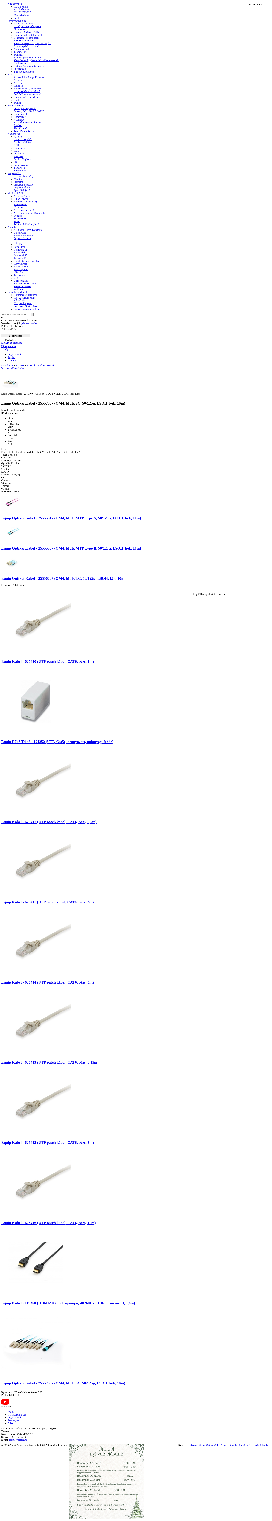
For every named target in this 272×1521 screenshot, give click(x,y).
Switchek (18, 54)
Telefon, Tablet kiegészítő (26, 224)
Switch (17, 102)
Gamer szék (20, 117)
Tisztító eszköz (21, 128)
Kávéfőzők (19, 300)
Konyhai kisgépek (23, 303)
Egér (16, 241)
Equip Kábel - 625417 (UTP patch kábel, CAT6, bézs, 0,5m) (49, 822)
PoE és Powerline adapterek (28, 94)
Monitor (18, 179)
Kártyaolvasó (20, 263)
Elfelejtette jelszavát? (11, 342)
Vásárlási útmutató (17, 1414)
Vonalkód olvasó (22, 286)
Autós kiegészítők (23, 196)
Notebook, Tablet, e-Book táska (29, 213)
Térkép (4, 349)
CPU (16, 145)
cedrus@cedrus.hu (18, 1439)
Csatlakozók (20, 63)
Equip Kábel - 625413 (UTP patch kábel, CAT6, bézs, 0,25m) (50, 1062)
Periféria (12, 227)
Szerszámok (20, 68)
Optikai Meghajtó (22, 159)
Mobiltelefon (20, 204)
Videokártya (20, 170)
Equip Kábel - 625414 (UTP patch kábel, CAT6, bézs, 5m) (47, 982)
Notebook (19, 207)
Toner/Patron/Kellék (24, 131)
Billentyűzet (20, 232)
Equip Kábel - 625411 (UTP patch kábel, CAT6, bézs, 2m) (47, 902)
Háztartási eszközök (17, 292)
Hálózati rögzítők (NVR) (26, 32)
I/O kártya (19, 153)
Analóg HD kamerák (24, 23)
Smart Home (20, 218)
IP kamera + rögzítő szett (26, 37)
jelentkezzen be (29, 323)
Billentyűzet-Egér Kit (24, 235)
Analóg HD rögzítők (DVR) (28, 26)
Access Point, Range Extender (29, 77)
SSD (16, 162)
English (11, 357)
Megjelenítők (14, 173)
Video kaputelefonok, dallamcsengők (32, 43)
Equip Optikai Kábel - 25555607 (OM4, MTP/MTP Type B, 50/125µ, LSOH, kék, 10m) (71, 548)
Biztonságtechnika (17, 20)
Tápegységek (20, 52)
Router (17, 100)
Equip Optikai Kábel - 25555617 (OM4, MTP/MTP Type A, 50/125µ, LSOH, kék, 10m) (71, 518)
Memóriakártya (21, 15)
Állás (10, 1423)
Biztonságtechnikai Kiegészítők (29, 66)
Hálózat (11, 74)
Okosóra (18, 215)
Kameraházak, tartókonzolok (28, 35)
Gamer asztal (20, 114)
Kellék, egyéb (21, 266)
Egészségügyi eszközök (25, 295)
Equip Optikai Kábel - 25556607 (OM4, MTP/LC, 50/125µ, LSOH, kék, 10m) (63, 578)
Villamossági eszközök (25, 283)
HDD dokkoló (21, 6)
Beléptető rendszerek (24, 40)
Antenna (18, 83)
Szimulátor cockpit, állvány (27, 122)
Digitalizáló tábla (22, 238)
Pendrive (18, 18)
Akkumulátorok (22, 49)
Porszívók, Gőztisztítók (25, 306)
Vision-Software (197, 1445)
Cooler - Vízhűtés (22, 142)
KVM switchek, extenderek (27, 88)
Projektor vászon (22, 187)
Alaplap (18, 136)
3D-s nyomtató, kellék (25, 108)
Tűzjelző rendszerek (24, 71)
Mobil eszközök (15, 193)
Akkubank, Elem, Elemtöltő (28, 230)
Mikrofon (18, 272)
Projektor (18, 182)
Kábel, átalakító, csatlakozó (27, 261)
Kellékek (18, 85)
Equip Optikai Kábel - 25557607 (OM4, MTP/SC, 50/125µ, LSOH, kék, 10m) (63, 1383)
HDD (17, 150)
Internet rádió (20, 255)
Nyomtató (19, 119)
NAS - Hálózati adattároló (27, 91)
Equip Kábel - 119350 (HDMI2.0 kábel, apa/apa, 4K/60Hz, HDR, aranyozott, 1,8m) (68, 1303)
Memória (18, 156)
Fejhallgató (19, 246)
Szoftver (18, 125)
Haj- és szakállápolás (24, 297)
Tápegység (19, 167)
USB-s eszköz (21, 280)
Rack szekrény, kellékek (26, 97)
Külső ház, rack (21, 9)
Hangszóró (19, 252)
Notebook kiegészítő (24, 210)
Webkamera (20, 289)
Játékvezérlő (20, 258)
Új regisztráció (8, 346)
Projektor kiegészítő (24, 184)
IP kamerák (19, 29)
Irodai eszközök (15, 105)
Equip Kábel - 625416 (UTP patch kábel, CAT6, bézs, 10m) (48, 1223)
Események (13, 1420)
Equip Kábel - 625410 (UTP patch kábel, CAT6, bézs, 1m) (47, 661)
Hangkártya (20, 148)
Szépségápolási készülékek (27, 309)
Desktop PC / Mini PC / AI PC (29, 111)
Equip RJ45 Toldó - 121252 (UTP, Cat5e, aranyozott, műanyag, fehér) (57, 742)
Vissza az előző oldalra (12, 368)
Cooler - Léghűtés (23, 139)
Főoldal (11, 1411)
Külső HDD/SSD (22, 12)
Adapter (18, 80)
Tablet (17, 221)
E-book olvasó (21, 198)
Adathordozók (15, 4)
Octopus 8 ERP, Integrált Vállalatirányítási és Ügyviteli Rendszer (238, 1445)
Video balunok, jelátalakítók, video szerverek (36, 60)
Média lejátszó (21, 269)
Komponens (14, 133)
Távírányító (19, 275)
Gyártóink (13, 360)
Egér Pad (18, 244)
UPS (16, 278)
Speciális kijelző (22, 190)
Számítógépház (21, 165)
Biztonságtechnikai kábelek (27, 57)
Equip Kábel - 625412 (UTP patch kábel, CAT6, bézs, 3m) (47, 1143)
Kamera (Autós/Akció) (25, 201)
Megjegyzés (10, 340)
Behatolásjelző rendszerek (27, 46)
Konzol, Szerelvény (24, 176)
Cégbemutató (14, 354)
